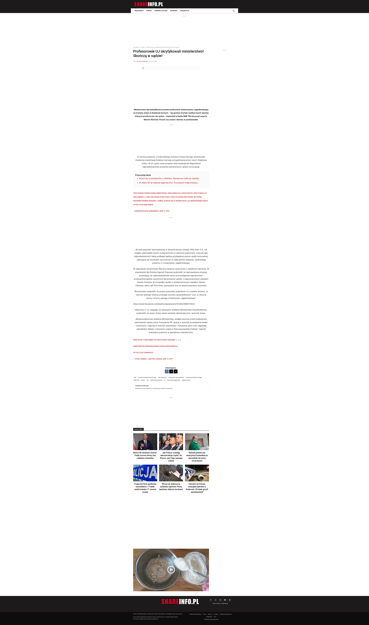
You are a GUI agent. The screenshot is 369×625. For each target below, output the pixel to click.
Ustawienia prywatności (211, 619)
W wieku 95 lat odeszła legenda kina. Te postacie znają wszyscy (168, 183)
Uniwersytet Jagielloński (173, 380)
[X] (171, 371)
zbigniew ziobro (186, 380)
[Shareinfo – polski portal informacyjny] (148, 4)
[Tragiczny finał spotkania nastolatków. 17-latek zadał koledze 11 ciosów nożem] (145, 473)
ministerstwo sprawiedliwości (176, 377)
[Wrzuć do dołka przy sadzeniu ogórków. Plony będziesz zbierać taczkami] (171, 473)
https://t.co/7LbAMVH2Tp (143, 352)
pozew (143, 380)
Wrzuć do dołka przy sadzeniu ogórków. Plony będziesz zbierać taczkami (171, 486)
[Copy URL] (175, 371)
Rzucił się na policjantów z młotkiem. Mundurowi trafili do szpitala (169, 178)
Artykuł (143, 47)
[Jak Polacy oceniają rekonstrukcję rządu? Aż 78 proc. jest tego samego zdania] (171, 441)
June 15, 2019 (164, 211)
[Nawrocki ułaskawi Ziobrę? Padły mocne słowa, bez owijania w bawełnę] (145, 441)
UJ (164, 380)
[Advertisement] (184, 30)
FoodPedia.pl (224, 603)
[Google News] (230, 600)
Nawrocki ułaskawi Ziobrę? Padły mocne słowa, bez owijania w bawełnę (145, 455)
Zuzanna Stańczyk (142, 61)
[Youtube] (225, 600)
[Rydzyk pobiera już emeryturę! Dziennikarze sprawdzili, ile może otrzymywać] (197, 441)
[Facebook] (167, 371)
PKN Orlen (136, 380)
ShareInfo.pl (136, 47)
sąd (147, 380)
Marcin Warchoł (162, 377)
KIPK (135, 377)
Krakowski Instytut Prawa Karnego (147, 377)
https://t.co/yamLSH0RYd (143, 205)
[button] (233, 10)
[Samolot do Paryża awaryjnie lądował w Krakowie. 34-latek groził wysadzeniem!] (197, 473)
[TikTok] (215, 600)
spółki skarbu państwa (156, 380)
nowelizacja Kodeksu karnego (194, 377)
